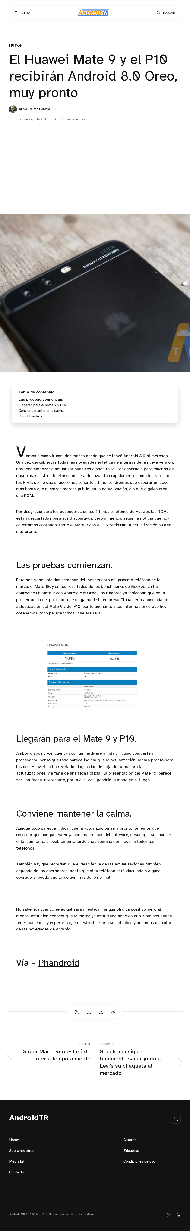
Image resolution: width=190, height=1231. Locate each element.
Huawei (16, 45)
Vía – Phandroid (31, 416)
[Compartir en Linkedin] (101, 1011)
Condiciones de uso (139, 1161)
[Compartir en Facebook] (89, 1011)
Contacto (16, 1172)
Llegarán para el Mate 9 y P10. (43, 405)
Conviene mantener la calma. (42, 411)
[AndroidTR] (93, 12)
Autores (130, 1140)
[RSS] (179, 1215)
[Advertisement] (95, 179)
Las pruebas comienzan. (41, 400)
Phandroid (58, 963)
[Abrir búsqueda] (176, 1119)
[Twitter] (169, 1215)
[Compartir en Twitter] (77, 1011)
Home (14, 1140)
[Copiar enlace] (113, 1011)
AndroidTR (29, 1118)
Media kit (16, 1161)
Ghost (91, 1214)
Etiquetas (131, 1151)
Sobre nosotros (21, 1151)
